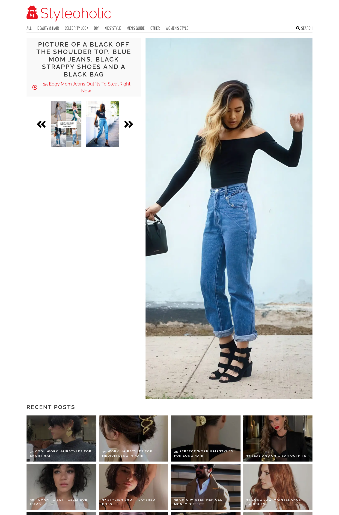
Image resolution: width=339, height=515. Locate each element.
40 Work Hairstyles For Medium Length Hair (127, 454)
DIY (96, 28)
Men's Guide (136, 28)
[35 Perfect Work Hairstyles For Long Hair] (206, 438)
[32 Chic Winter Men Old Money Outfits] (206, 487)
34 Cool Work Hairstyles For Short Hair (61, 454)
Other (155, 28)
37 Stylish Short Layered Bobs (128, 502)
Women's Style (177, 28)
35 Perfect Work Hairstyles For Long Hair (203, 454)
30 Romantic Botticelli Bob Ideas (59, 502)
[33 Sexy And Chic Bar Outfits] (278, 438)
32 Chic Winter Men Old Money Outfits (198, 502)
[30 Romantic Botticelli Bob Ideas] (61, 487)
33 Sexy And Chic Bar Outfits (276, 455)
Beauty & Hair (48, 28)
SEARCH (306, 28)
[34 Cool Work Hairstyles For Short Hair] (61, 438)
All (29, 28)
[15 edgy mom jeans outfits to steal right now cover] (66, 124)
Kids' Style (112, 28)
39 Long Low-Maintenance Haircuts (273, 502)
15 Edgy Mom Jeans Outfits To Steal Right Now (86, 87)
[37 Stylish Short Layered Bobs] (134, 487)
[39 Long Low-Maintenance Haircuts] (278, 487)
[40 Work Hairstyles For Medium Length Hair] (134, 438)
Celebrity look (76, 28)
